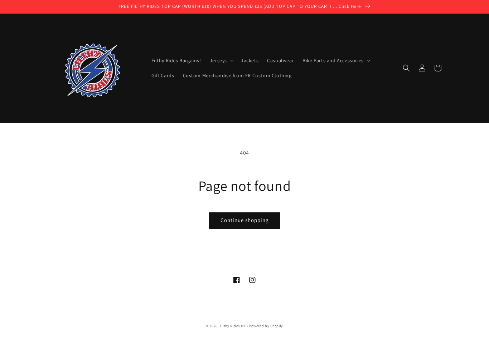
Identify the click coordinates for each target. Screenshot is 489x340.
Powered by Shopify (266, 326)
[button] (406, 68)
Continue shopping (245, 220)
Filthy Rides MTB (234, 326)
